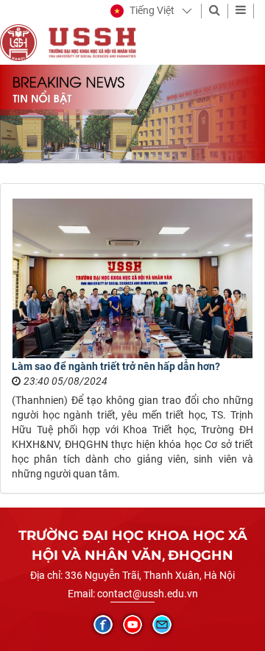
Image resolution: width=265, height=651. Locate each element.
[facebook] (103, 624)
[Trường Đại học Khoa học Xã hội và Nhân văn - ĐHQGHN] (18, 42)
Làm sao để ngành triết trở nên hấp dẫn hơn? (116, 366)
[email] (162, 624)
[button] (142, 11)
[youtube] (132, 624)
